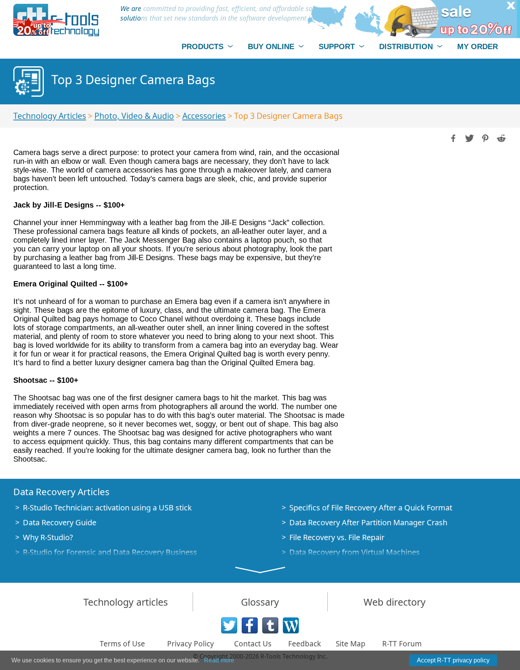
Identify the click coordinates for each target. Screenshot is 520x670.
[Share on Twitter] (469, 137)
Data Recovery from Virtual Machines (354, 552)
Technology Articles (49, 115)
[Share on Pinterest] (485, 137)
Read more (219, 660)
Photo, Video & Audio (134, 115)
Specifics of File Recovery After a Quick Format (370, 507)
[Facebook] (250, 625)
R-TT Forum (402, 644)
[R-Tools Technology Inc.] (56, 20)
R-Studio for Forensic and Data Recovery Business (110, 552)
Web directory (395, 601)
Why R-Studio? (48, 537)
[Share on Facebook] (453, 137)
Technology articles (125, 601)
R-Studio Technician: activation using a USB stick (107, 507)
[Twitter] (229, 625)
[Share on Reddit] (500, 137)
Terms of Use (122, 644)
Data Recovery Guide (59, 522)
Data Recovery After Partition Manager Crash (368, 522)
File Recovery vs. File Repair (336, 537)
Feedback (304, 644)
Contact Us (252, 644)
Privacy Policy (190, 644)
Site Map (350, 644)
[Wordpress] (291, 625)
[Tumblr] (270, 625)
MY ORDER (477, 46)
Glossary (260, 601)
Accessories (204, 115)
